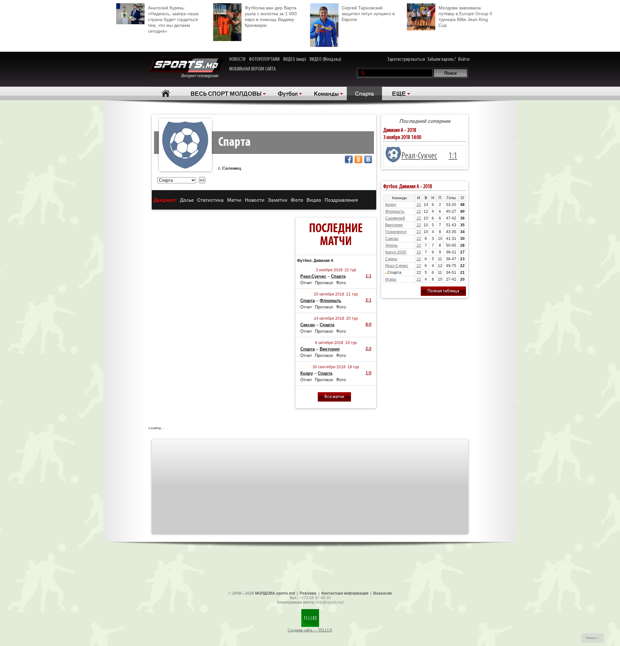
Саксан (307, 324)
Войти (464, 59)
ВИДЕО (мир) (294, 59)
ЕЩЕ (399, 93)
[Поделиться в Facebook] (349, 159)
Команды (326, 93)
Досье (187, 200)
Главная (165, 93)
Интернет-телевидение (202, 76)
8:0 (368, 324)
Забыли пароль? (441, 59)
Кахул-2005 (395, 252)
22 (419, 204)
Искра (390, 279)
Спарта (364, 93)
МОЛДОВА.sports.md (275, 593)
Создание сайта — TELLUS (310, 630)
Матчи (234, 200)
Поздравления (341, 200)
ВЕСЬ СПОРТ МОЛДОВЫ (226, 93)
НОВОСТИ (237, 59)
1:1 (368, 276)
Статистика (210, 200)
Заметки (277, 200)
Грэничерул (396, 232)
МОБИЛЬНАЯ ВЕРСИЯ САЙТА (252, 69)
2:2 (368, 348)
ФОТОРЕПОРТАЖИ (264, 59)
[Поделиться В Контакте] (368, 159)
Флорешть (330, 300)
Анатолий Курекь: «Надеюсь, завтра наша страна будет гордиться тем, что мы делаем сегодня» (173, 19)
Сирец (391, 259)
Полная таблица (443, 291)
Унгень (391, 245)
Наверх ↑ (593, 638)
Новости (254, 200)
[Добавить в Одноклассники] (358, 159)
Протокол (324, 282)
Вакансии (382, 593)
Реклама (308, 593)
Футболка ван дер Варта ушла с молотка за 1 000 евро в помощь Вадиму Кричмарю (271, 16)
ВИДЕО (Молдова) (325, 59)
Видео (313, 200)
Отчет (306, 282)
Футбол (288, 93)
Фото (297, 200)
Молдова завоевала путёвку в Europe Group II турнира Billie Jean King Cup (465, 16)
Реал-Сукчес (313, 276)
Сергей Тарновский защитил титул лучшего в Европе (368, 13)
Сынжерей (395, 218)
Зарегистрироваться (406, 59)
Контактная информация (344, 593)
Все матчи (334, 396)
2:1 (368, 300)
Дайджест (165, 200)
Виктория (330, 349)
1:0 (368, 373)
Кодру (306, 373)
